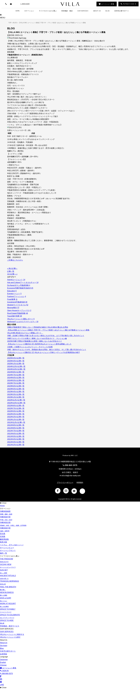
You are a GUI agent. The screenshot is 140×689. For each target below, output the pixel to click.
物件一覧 (3, 553)
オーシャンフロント (8, 550)
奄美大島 (3, 542)
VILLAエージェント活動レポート (20, 319)
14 (24, 280)
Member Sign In (129, 4)
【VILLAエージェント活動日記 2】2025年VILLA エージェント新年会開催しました (39, 344)
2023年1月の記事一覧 (15, 397)
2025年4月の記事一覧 (15, 358)
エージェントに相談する (12, 634)
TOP (9, 22)
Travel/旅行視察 (13, 316)
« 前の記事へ (12, 268)
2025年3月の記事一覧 (15, 361)
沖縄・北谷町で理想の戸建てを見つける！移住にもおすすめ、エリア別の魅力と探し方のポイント (45, 336)
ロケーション (29, 11)
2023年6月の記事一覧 (15, 386)
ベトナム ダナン (11, 545)
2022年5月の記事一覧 (15, 411)
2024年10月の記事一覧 (16, 369)
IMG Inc (68, 499)
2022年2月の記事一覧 (15, 417)
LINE (16, 4)
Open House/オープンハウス (18, 310)
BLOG (15, 22)
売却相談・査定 (67, 11)
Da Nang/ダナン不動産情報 (18, 285)
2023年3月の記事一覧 (15, 394)
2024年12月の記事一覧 (16, 366)
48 (27, 313)
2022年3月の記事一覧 (15, 414)
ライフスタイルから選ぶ (48, 11)
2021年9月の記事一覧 (15, 425)
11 (16, 299)
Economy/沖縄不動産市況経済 (19, 288)
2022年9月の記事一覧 (15, 405)
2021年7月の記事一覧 (15, 431)
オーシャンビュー (7, 548)
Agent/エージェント (15, 280)
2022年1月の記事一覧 (15, 419)
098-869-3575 (71, 465)
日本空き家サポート (121, 11)
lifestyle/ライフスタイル (16, 305)
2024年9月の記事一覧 (15, 372)
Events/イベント (13, 294)
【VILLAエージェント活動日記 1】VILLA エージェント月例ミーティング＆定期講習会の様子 (43, 352)
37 (18, 308)
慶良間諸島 (4, 539)
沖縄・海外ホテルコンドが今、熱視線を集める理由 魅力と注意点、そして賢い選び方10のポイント (46, 350)
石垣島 (2, 536)
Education (11, 291)
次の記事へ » (12, 274)
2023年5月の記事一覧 (15, 389)
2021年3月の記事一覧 (15, 442)
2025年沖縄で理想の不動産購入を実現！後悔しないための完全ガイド (34, 341)
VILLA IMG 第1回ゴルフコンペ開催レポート (25, 333)
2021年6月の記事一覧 (15, 433)
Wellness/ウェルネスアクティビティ (21, 322)
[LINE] (82, 491)
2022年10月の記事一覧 (16, 403)
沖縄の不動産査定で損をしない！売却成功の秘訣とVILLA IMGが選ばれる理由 (37, 327)
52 (27, 305)
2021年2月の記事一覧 (15, 445)
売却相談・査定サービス (9, 626)
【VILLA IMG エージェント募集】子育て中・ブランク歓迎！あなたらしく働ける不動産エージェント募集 (48, 330)
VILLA (70, 4)
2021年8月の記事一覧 (15, 428)
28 (26, 302)
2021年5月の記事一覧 (15, 436)
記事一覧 (10, 271)
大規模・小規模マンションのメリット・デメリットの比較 (30, 347)
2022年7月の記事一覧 (15, 408)
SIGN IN (5, 671)
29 (21, 316)
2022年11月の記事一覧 (16, 400)
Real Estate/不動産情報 (16, 313)
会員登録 (3, 654)
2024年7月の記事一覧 (15, 375)
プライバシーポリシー (65, 482)
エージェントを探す (10, 637)
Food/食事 (11, 299)
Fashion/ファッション (15, 296)
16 (37, 322)
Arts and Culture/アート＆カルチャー (21, 282)
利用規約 (80, 482)
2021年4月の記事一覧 (15, 439)
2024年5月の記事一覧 (15, 380)
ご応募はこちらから (15, 260)
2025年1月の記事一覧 (15, 364)
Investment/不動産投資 (16, 302)
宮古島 (2, 534)
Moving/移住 (12, 308)
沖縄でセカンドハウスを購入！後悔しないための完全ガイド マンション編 (37, 338)
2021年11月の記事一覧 (16, 422)
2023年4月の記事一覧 (15, 391)
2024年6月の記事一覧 (15, 377)
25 (32, 288)
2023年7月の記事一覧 (15, 383)
